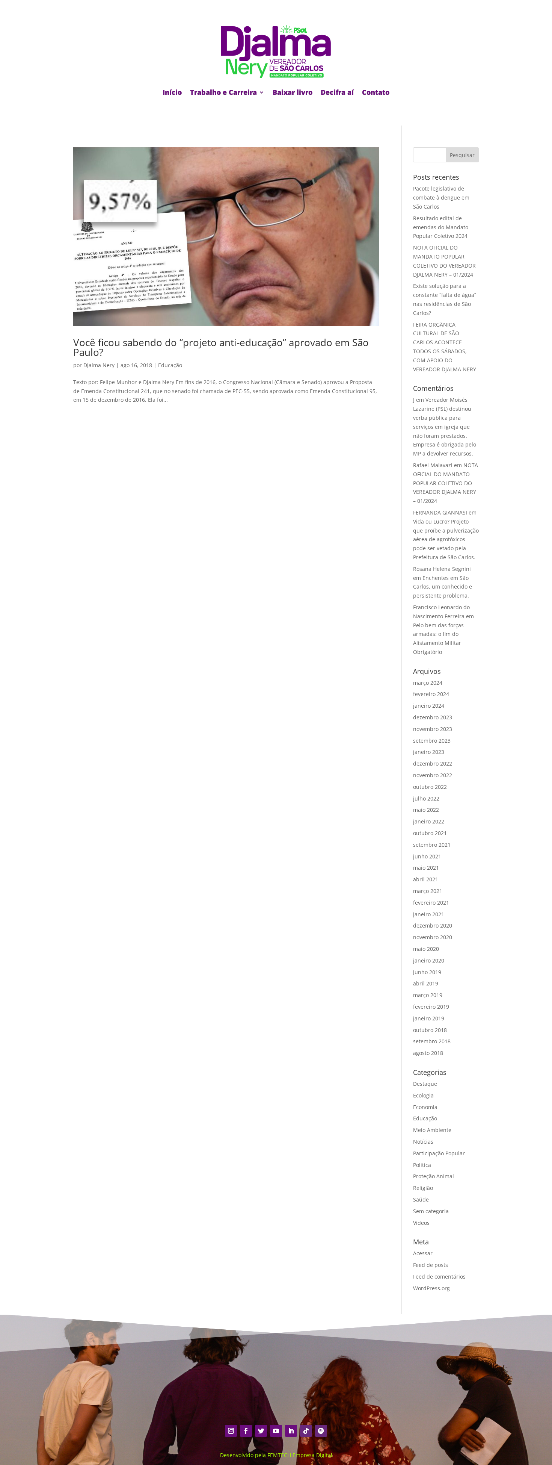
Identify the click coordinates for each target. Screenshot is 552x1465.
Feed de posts (430, 1264)
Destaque (425, 1083)
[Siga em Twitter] (261, 1431)
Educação (170, 365)
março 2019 (427, 995)
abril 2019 (425, 983)
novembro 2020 (432, 937)
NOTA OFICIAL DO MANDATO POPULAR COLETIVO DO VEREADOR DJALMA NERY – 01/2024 (445, 483)
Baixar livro (292, 92)
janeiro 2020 (428, 960)
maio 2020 (426, 948)
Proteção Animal (433, 1176)
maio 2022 (426, 809)
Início (172, 92)
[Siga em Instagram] (231, 1431)
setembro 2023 (432, 740)
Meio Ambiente (432, 1130)
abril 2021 (425, 879)
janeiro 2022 (428, 821)
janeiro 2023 (428, 751)
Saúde (421, 1199)
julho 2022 (426, 798)
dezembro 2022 (432, 763)
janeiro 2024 (428, 705)
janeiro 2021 (428, 914)
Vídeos (421, 1222)
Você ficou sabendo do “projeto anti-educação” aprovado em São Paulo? (221, 347)
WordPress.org (431, 1288)
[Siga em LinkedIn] (291, 1431)
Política (422, 1164)
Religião (423, 1187)
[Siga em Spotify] (321, 1431)
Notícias (423, 1141)
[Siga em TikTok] (306, 1431)
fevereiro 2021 (431, 902)
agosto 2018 (428, 1052)
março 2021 (427, 890)
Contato (375, 92)
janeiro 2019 (428, 1018)
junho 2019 (427, 972)
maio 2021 (426, 867)
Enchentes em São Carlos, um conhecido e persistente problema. (442, 586)
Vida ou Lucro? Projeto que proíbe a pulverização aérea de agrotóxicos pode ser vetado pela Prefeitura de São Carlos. (446, 539)
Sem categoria (431, 1211)
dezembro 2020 (432, 925)
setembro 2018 (432, 1041)
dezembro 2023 (432, 717)
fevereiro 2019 (431, 1006)
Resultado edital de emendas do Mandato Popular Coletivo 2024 (440, 227)
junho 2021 (427, 856)
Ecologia (423, 1095)
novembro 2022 (432, 775)
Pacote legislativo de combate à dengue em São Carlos (441, 197)
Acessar (423, 1253)
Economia (425, 1107)
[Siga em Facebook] (246, 1431)
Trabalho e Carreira (223, 92)
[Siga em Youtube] (276, 1431)
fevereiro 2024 (431, 694)
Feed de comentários (439, 1276)
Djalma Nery (99, 365)
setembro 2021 (432, 844)
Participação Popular (439, 1153)
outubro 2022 (430, 786)
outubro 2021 (430, 833)
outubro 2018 (430, 1030)
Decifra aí (337, 92)
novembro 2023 (432, 728)
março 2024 (427, 682)
